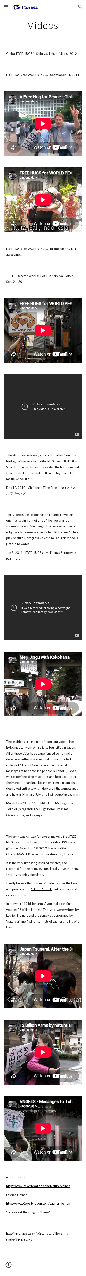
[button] (5, 6)
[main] (43, 25)
